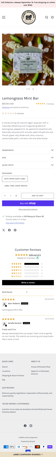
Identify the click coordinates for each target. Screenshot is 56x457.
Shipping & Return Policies (13, 375)
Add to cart (37, 196)
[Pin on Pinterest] (15, 230)
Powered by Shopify (28, 441)
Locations (6, 371)
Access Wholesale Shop (40, 367)
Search (5, 367)
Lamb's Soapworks (30, 437)
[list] (28, 59)
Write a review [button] (28, 282)
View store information (15, 223)
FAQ (3, 380)
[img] (8, 299)
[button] (28, 454)
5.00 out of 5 (35, 255)
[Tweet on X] (4, 230)
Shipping (5, 107)
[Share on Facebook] (9, 230)
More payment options (28, 209)
